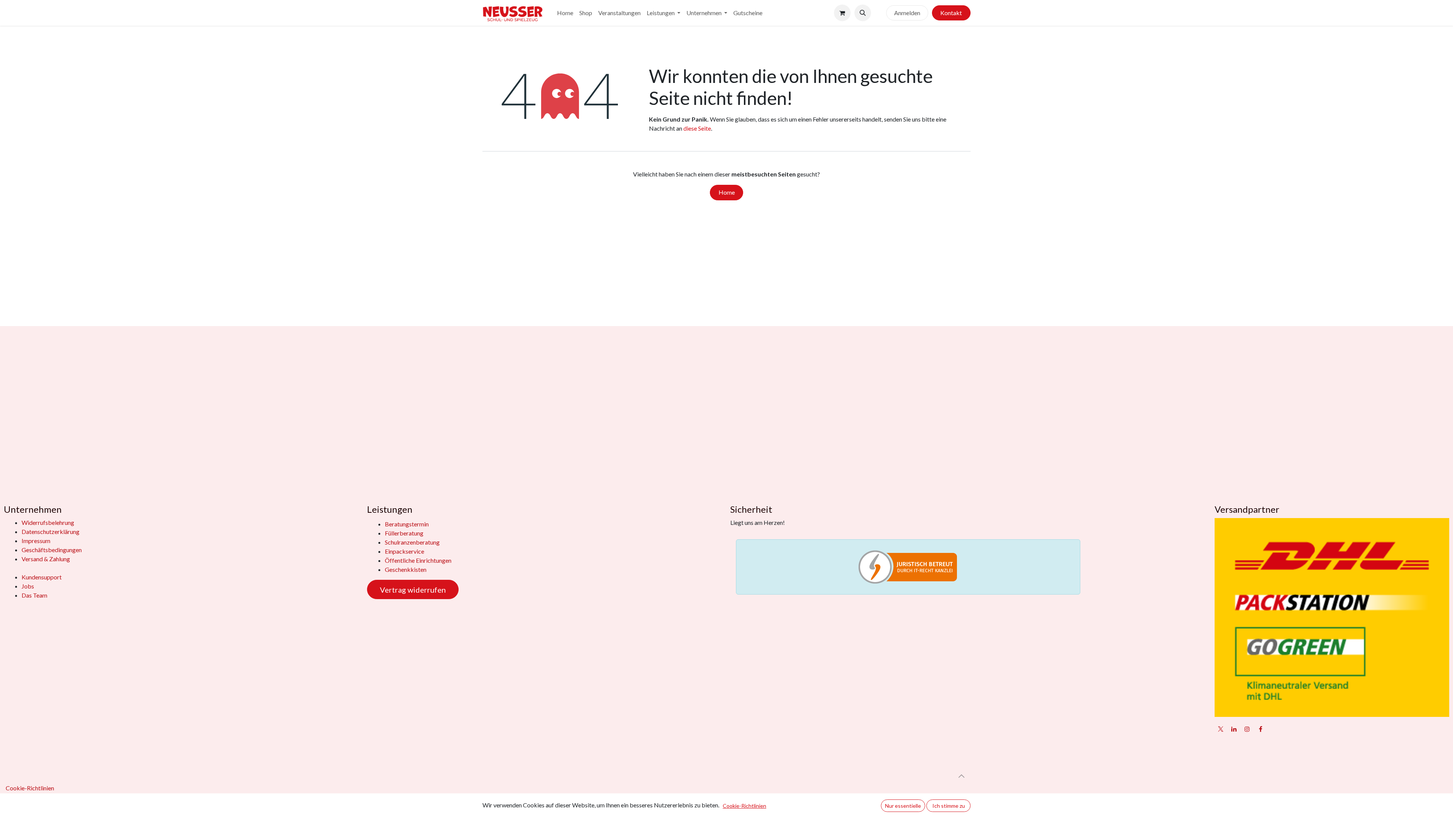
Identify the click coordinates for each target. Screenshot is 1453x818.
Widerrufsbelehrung (48, 522)
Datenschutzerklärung (50, 531)
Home (727, 192)
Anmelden (907, 12)
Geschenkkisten (405, 569)
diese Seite (697, 128)
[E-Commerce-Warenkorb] (842, 13)
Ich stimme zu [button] (948, 805)
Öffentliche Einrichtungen (418, 560)
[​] (878, 13)
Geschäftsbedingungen (52, 549)
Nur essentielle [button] (903, 805)
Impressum (36, 540)
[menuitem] (565, 12)
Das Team (34, 595)
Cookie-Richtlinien (30, 787)
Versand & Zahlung (46, 558)
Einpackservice (404, 551)
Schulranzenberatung (412, 542)
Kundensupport (42, 577)
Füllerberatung (404, 533)
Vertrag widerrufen (412, 589)
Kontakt (951, 12)
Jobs (28, 586)
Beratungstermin (407, 524)
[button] (862, 13)
